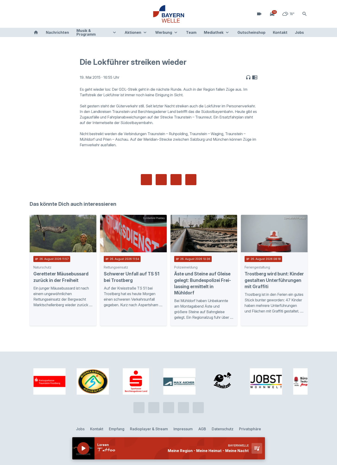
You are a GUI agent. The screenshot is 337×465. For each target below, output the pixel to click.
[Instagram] (62, 14)
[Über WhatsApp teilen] (176, 179)
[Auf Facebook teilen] (146, 179)
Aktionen (133, 32)
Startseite (36, 32)
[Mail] (71, 14)
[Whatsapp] (43, 14)
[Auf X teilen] (161, 179)
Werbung (163, 32)
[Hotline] (34, 14)
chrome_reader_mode (255, 77)
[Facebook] (52, 14)
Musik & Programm (86, 32)
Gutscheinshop (251, 32)
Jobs (299, 32)
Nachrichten (57, 32)
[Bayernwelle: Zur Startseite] (168, 14)
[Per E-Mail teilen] (190, 179)
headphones (248, 77)
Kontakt (280, 32)
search (304, 14)
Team (191, 32)
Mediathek (214, 32)
